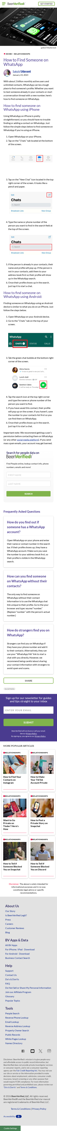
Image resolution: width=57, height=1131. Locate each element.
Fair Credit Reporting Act (26, 1070)
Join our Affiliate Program (18, 992)
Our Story (10, 911)
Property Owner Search (17, 1030)
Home (9, 54)
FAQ (7, 983)
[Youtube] (32, 1051)
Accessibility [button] (9, 1116)
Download (29, 949)
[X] (40, 1051)
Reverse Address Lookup (17, 1026)
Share (28, 680)
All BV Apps (11, 945)
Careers (9, 923)
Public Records (12, 1034)
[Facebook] (23, 1051)
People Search (12, 1013)
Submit (29, 722)
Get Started (46, 4)
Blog (7, 932)
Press (8, 919)
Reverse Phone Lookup (16, 1017)
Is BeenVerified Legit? (16, 915)
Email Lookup (12, 1021)
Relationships (22, 54)
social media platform (27, 439)
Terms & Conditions (28, 1087)
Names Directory (13, 1043)
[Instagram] (49, 1051)
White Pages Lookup (15, 1038)
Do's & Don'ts (12, 979)
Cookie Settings (10, 1128)
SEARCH (29, 494)
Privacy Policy (39, 1108)
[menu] (4, 4)
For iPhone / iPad (14, 949)
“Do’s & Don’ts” (10, 1087)
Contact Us (11, 975)
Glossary (9, 996)
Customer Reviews (14, 928)
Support (9, 970)
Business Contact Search (17, 957)
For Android (11, 953)
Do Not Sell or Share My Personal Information (28, 987)
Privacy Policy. (31, 733)
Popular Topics (12, 1000)
